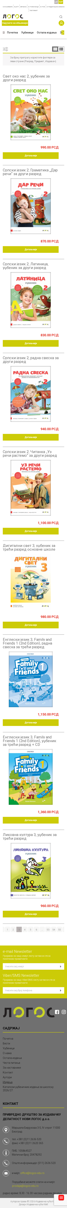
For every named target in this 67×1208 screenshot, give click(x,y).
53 (48, 929)
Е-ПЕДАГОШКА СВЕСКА (55, 7)
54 (53, 929)
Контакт (8, 1072)
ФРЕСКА (23, 7)
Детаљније (31, 155)
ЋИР (61, 2)
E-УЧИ (42, 7)
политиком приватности (15, 959)
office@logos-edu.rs (32, 1173)
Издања (7, 1082)
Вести (6, 1043)
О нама (7, 1053)
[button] (4, 32)
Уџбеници (27, 32)
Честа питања (11, 1062)
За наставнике (12, 1067)
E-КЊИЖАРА (7, 7)
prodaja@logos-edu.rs (25, 1185)
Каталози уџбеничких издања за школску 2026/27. (28, 1088)
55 (59, 929)
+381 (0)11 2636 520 (29, 1139)
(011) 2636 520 (47, 1163)
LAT (56, 2)
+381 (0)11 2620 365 (31, 1143)
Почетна (12, 32)
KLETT (16, 7)
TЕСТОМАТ (34, 10)
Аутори (7, 1077)
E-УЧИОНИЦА (33, 7)
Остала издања (47, 32)
